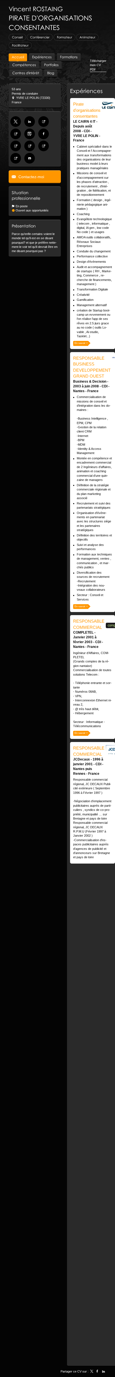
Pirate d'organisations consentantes (86, 110)
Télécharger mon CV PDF (98, 65)
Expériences (86, 90)
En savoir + (81, 343)
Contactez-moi (30, 177)
